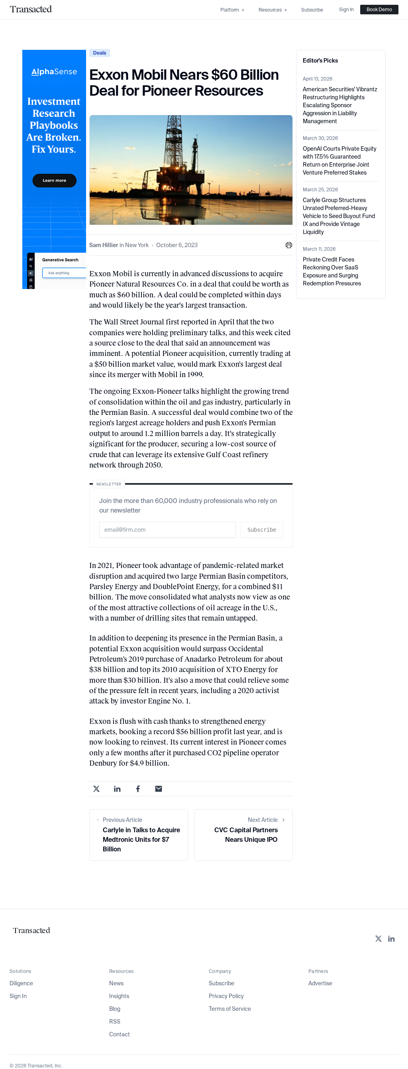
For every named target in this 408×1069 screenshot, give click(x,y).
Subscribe (221, 983)
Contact (119, 1034)
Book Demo (379, 9)
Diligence (21, 983)
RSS (114, 1021)
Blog (114, 1008)
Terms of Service (230, 1008)
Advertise (320, 983)
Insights (119, 996)
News (116, 983)
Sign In (18, 996)
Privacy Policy (226, 996)
